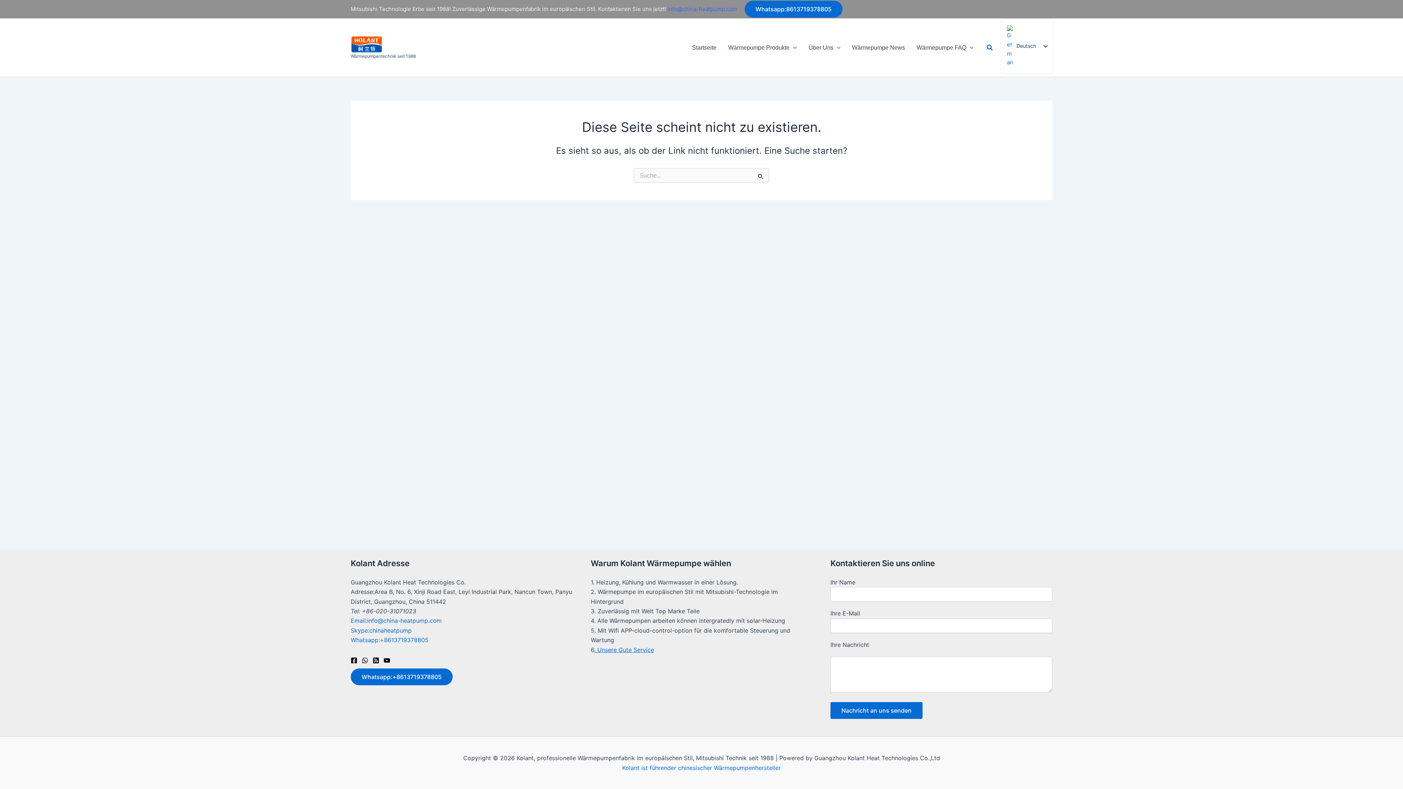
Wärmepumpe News (878, 48)
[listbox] (1027, 46)
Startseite (704, 48)
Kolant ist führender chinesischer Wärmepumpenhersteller (701, 767)
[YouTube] (387, 660)
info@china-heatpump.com (702, 8)
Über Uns (821, 48)
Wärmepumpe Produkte (759, 48)
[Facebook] (354, 660)
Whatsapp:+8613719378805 (390, 640)
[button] (794, 9)
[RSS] (376, 660)
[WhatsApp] (365, 660)
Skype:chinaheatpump (381, 630)
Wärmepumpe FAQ (941, 48)
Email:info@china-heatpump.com (396, 620)
